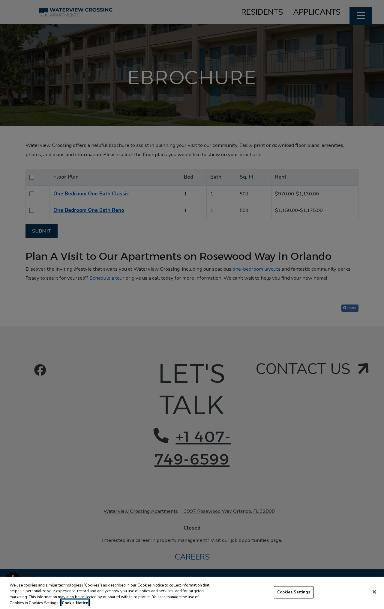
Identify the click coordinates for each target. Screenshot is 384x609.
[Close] (374, 592)
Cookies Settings (293, 592)
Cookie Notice (75, 602)
